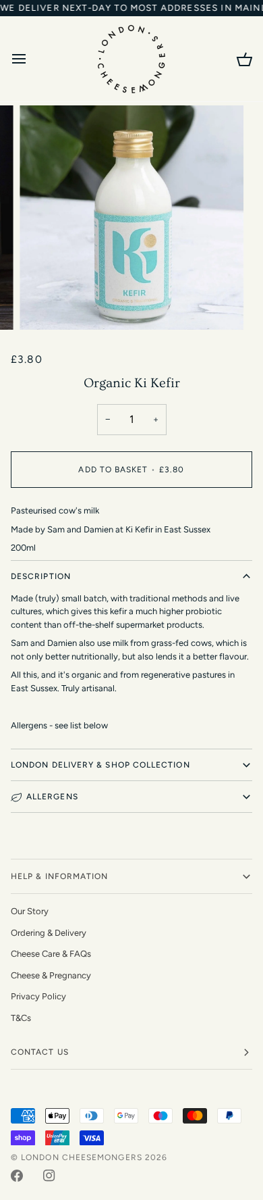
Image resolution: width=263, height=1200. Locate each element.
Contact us (40, 1052)
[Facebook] (17, 1176)
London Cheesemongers (81, 1157)
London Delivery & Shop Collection (100, 765)
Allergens (52, 796)
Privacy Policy (38, 996)
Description (41, 576)
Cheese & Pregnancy (51, 975)
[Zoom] (45, 304)
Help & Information (59, 876)
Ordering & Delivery (48, 933)
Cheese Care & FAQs (51, 954)
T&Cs (21, 1018)
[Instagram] (49, 1176)
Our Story (30, 911)
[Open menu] (31, 58)
